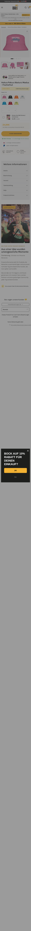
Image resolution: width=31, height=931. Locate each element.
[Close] (28, 451)
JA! (15, 470)
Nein (15, 477)
